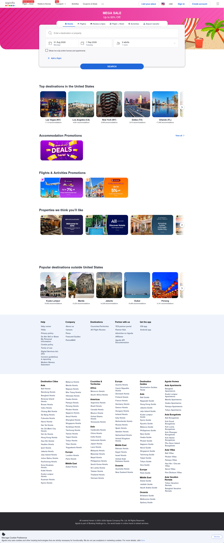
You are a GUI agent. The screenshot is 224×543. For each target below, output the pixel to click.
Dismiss (217, 536)
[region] (112, 108)
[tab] (69, 23)
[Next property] (182, 225)
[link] (61, 150)
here (143, 540)
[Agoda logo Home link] (10, 4)
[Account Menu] (218, 4)
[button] (61, 4)
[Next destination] (182, 107)
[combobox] (115, 33)
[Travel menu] (101, 4)
